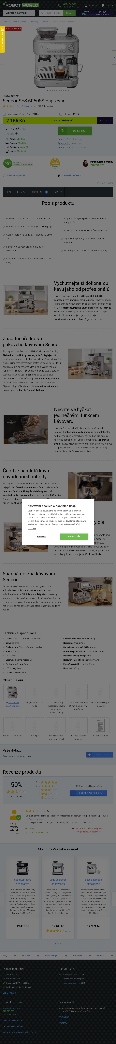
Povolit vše (74, 536)
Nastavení (41, 536)
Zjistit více (32, 528)
